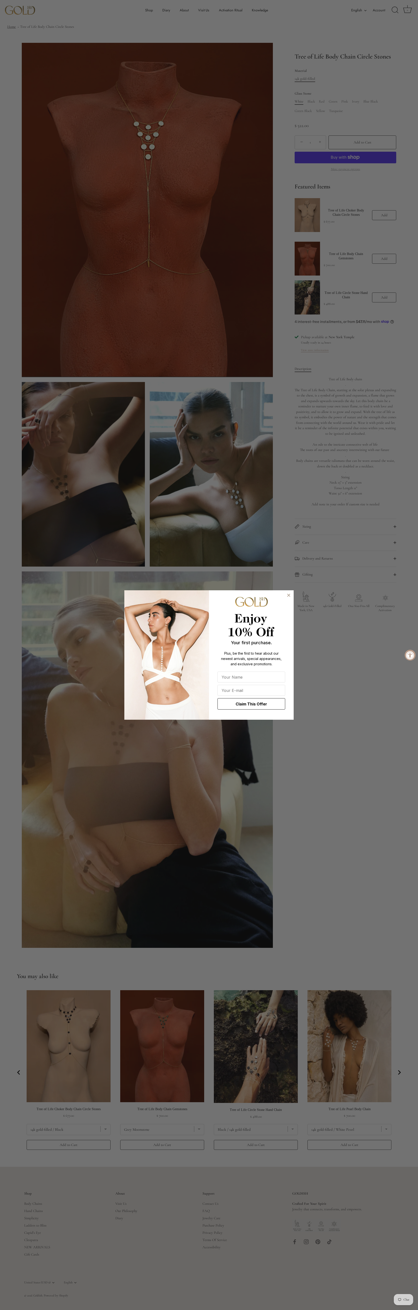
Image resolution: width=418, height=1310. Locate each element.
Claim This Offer (251, 704)
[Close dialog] (289, 595)
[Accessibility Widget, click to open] (410, 655)
